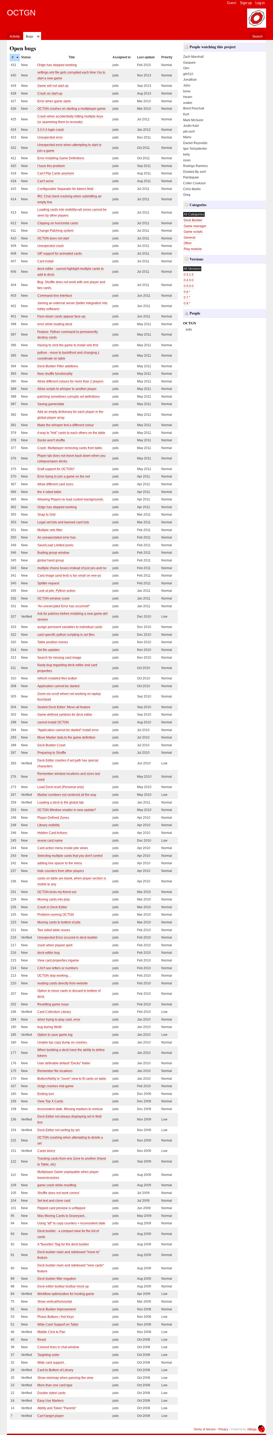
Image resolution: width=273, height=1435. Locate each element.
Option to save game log (55, 1035)
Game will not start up (53, 86)
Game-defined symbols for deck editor (64, 714)
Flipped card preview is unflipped (61, 1208)
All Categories (194, 214)
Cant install (45, 261)
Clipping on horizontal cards (57, 223)
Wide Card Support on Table (57, 1324)
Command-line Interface (54, 295)
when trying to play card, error (58, 1019)
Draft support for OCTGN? (56, 469)
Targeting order (48, 1355)
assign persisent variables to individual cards (69, 627)
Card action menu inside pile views (62, 848)
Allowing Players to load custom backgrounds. (70, 499)
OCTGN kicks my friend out (56, 892)
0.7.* (187, 297)
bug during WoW (49, 1027)
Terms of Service (205, 1429)
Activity (15, 36)
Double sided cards (51, 1393)
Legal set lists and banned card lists (63, 522)
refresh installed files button (57, 678)
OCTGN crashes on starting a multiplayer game (71, 109)
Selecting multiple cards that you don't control (70, 856)
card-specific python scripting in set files (66, 635)
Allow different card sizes (55, 484)
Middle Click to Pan (51, 1332)
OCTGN (21, 12)
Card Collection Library (54, 1012)
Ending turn (45, 1094)
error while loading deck (54, 324)
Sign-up (246, 3)
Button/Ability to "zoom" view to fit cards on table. (72, 1079)
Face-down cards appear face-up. (61, 316)
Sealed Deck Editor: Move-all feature (63, 707)
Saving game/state (50, 404)
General (189, 237)
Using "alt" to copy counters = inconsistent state (71, 1223)
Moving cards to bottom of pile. (59, 922)
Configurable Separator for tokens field (65, 189)
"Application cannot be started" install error (68, 730)
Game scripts (193, 232)
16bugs (252, 1429)
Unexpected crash (50, 246)
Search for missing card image (59, 657)
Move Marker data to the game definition (66, 737)
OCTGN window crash (53, 598)
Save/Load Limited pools (55, 545)
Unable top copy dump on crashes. (62, 1042)
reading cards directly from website (62, 983)
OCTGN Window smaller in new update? (66, 810)
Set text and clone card (53, 1200)
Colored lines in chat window (58, 1347)
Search (257, 36)
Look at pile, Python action (56, 591)
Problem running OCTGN (55, 914)
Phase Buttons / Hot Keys (55, 1317)
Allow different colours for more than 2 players (70, 381)
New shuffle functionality (55, 374)
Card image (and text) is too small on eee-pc (69, 575)
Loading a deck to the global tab (60, 802)
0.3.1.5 (189, 274)
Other (188, 243)
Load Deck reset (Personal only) (60, 787)
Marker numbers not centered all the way (66, 795)
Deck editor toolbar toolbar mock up (63, 1286)
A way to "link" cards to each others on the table (71, 433)
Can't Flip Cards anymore (55, 173)
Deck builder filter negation (56, 1279)
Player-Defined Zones (53, 818)
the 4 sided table (49, 492)
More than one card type (55, 1385)
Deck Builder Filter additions (57, 366)
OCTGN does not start (53, 238)
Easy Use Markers (50, 1401)
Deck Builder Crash (51, 745)
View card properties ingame (58, 960)
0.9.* (187, 303)
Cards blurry (46, 1151)
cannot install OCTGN (53, 722)
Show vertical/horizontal (54, 1301)
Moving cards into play (53, 899)
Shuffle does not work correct (58, 1193)
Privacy (223, 1429)
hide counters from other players (60, 871)
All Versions (192, 269)
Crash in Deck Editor (52, 907)
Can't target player (50, 1416)
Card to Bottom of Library (55, 1370)
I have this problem (51, 166)
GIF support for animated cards (59, 253)
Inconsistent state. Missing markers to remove (70, 1109)
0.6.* (187, 292)
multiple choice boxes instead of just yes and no (71, 568)
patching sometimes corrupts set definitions (68, 396)
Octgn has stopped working (57, 65)
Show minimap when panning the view (65, 1378)
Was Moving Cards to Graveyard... (62, 1216)
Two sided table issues (53, 930)
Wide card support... (51, 1362)
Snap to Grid (46, 514)
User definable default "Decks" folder (63, 1063)
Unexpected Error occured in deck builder (67, 937)
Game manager (195, 226)
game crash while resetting (56, 1185)
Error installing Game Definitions (60, 158)
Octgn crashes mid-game (55, 1086)
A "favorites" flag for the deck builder (63, 1244)
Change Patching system (55, 231)
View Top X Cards (50, 1101)
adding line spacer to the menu (59, 863)
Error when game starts (54, 101)
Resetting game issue (53, 1004)
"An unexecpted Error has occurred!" (63, 606)
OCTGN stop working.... (54, 975)
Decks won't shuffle (51, 440)
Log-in (260, 3)
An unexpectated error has (56, 537)
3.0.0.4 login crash (50, 130)
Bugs (29, 36)
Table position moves (52, 642)
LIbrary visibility (48, 825)
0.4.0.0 (189, 280)
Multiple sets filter (49, 530)
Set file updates (48, 650)
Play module (193, 249)
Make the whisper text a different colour (65, 425)
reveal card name (50, 840)
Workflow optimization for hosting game (65, 1294)
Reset (41, 1340)
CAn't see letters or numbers (57, 968)
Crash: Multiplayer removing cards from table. (70, 448)
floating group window (53, 553)
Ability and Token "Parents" (56, 1408)
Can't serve (45, 181)
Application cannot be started (58, 686)
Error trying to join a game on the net (63, 476)
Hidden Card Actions (52, 833)
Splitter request (48, 583)
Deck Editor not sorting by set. (58, 1130)
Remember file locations (55, 1071)
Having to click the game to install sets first (67, 345)
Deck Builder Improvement (56, 1309)
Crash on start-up (49, 93)
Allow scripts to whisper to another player (67, 389)
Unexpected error (50, 137)
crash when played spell (55, 945)
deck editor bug (48, 953)
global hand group (50, 560)
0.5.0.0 (189, 286)
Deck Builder (193, 220)
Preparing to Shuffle (51, 753)
